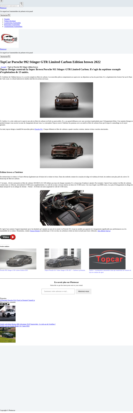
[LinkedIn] (6, 305)
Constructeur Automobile (12, 23)
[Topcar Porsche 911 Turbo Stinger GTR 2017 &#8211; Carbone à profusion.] (66, 259)
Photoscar (3, 8)
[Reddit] (8, 305)
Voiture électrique (10, 21)
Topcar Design (35, 231)
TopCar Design (21, 300)
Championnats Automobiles (13, 26)
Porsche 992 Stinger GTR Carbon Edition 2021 (14, 270)
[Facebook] (1, 305)
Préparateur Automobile (12, 25)
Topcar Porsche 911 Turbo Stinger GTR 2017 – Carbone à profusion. (65, 270)
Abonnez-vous (83, 291)
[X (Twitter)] (3, 305)
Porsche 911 (39, 129)
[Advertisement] (62, 377)
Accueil (3, 67)
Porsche (3, 300)
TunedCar (31, 300)
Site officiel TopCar (104, 231)
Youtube (7, 19)
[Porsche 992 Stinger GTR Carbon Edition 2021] (21, 259)
